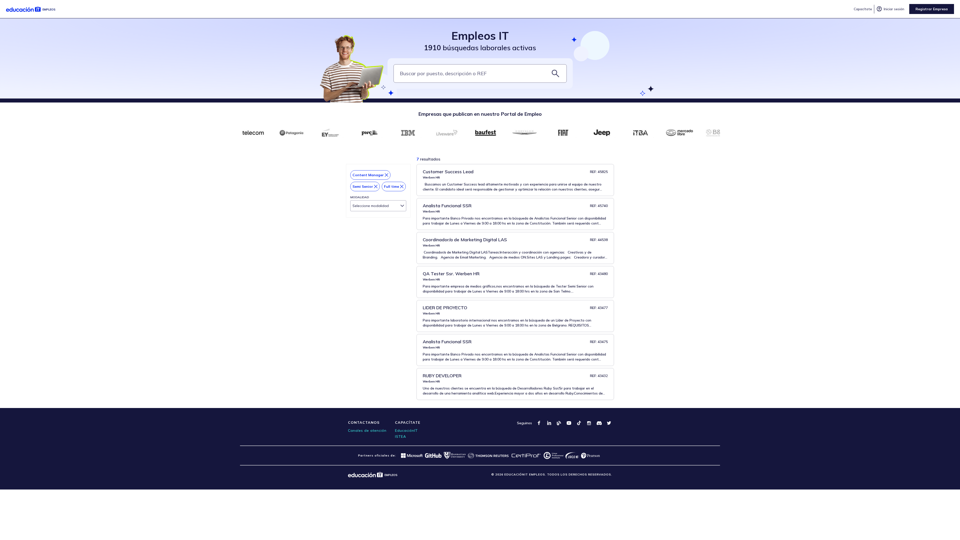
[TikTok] (579, 423)
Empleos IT (480, 35)
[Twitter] (609, 423)
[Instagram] (589, 423)
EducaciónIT (406, 430)
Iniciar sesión (890, 9)
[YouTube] (569, 423)
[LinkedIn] (549, 423)
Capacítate (863, 9)
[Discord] (599, 423)
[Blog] (559, 423)
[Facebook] (539, 423)
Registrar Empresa (932, 9)
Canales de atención (367, 430)
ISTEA (400, 436)
